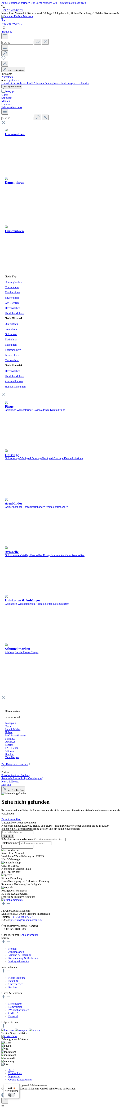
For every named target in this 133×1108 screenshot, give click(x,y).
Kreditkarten (82, 83)
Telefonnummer (10, 842)
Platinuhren (11, 339)
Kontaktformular (29, 934)
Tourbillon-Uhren (14, 313)
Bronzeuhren (12, 355)
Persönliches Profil (23, 83)
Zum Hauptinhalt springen (16, 2)
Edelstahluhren (13, 349)
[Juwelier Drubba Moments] (17, 16)
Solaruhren (11, 329)
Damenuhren (15, 1006)
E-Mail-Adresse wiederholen (17, 839)
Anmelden (7, 76)
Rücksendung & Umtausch (23, 958)
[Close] (2, 1105)
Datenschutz (15, 1073)
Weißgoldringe (25, 409)
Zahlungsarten (53, 83)
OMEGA (13, 1013)
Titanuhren (11, 344)
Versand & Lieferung (19, 954)
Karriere (12, 987)
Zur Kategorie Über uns (14, 764)
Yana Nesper (31, 652)
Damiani (19, 652)
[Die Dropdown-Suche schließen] (45, 42)
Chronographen (13, 282)
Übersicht (7, 83)
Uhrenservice (15, 984)
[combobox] (17, 43)
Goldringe (10, 409)
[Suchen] (37, 42)
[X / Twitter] (35, 1030)
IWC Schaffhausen (18, 1009)
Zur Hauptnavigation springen (69, 2)
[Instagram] (22, 1030)
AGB (11, 1070)
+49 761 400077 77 (12, 10)
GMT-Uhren (12, 302)
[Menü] (4, 36)
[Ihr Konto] (4, 64)
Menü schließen (16, 70)
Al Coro (9, 652)
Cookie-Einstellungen (20, 1079)
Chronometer (12, 287)
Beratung (13, 980)
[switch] (11, 1095)
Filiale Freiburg (16, 977)
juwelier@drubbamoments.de (26, 919)
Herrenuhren (15, 1003)
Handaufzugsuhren (15, 386)
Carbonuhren (12, 360)
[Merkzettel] (3, 59)
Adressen (39, 83)
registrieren (13, 80)
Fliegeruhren (12, 297)
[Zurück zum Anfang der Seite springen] (4, 1101)
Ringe (9, 406)
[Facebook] (8, 1030)
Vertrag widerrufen (12, 86)
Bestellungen (68, 83)
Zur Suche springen (42, 2)
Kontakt (12, 948)
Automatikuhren (14, 381)
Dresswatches (12, 308)
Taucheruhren (12, 292)
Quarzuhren (11, 323)
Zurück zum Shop (11, 819)
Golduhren (11, 334)
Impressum (14, 1076)
